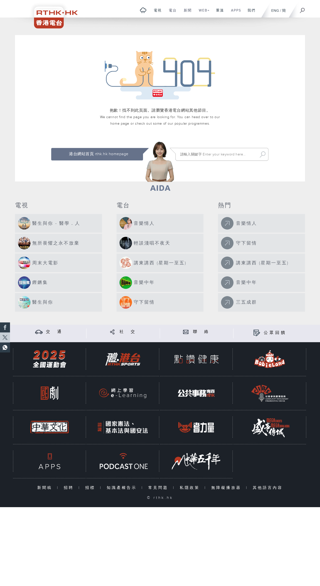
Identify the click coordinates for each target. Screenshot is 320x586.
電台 (171, 13)
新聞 (186, 13)
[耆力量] (196, 427)
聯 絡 (201, 331)
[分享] (112, 332)
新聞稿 (45, 488)
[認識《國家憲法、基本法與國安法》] (123, 427)
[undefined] (143, 10)
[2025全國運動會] (50, 359)
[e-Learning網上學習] (123, 393)
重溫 (218, 13)
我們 (250, 13)
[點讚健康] (196, 359)
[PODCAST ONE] (123, 461)
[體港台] (123, 359)
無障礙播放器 (227, 488)
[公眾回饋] (256, 333)
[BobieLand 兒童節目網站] (270, 359)
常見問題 (159, 488)
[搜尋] (302, 9)
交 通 (54, 331)
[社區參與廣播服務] (270, 393)
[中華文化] (50, 427)
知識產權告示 (123, 488)
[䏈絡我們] (186, 332)
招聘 (70, 488)
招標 (91, 488)
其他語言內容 (268, 488)
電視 (156, 13)
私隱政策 (191, 488)
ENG (275, 11)
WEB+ (202, 13)
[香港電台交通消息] (38, 332)
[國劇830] (50, 393)
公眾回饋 (275, 332)
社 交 (128, 331)
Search (263, 154)
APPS (234, 13)
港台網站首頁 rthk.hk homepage (98, 154)
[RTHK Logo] (52, 14)
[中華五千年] (196, 461)
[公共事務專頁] (196, 393)
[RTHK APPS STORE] (50, 461)
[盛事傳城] (270, 427)
